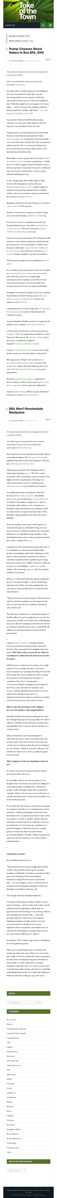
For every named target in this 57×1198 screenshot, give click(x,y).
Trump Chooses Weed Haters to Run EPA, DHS (26, 51)
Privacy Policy (28, 1190)
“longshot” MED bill (15, 334)
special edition (39, 499)
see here (29, 197)
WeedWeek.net (25, 448)
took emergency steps (22, 350)
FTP (8, 1070)
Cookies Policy (38, 1190)
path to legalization (30, 395)
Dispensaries (12, 1052)
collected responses (15, 486)
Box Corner (11, 1020)
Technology (11, 1143)
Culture (10, 1047)
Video (9, 1152)
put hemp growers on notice (22, 464)
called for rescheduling (37, 216)
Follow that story (14, 1065)
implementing (19, 392)
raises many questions (35, 324)
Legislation (11, 1097)
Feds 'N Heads (13, 1061)
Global (9, 1079)
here (37, 502)
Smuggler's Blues (14, 1129)
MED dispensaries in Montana (23, 369)
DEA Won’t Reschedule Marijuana (26, 410)
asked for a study (36, 337)
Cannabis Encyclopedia (16, 1029)
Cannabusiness (13, 1038)
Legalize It (11, 1093)
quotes (13, 579)
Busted (10, 1024)
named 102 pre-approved (25, 379)
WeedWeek (20, 85)
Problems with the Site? (14, 1190)
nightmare (34, 566)
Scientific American (25, 496)
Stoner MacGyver (14, 1138)
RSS (30, 1192)
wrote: (28, 473)
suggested (30, 569)
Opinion (10, 1116)
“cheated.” (24, 302)
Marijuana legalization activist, (19, 187)
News (48, 60)
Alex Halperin (16, 61)
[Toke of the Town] (31, 9)
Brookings (12, 499)
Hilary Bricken (21, 643)
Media (9, 1102)
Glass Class (11, 1074)
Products (10, 1120)
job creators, (13, 206)
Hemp (9, 1088)
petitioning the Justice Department (23, 273)
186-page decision (35, 457)
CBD (8, 1042)
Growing (10, 1084)
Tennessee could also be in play (26, 344)
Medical (10, 1106)
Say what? (11, 1125)
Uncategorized (13, 1148)
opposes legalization (15, 139)
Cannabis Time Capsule (16, 1033)
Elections (11, 1056)
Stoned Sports (13, 1134)
